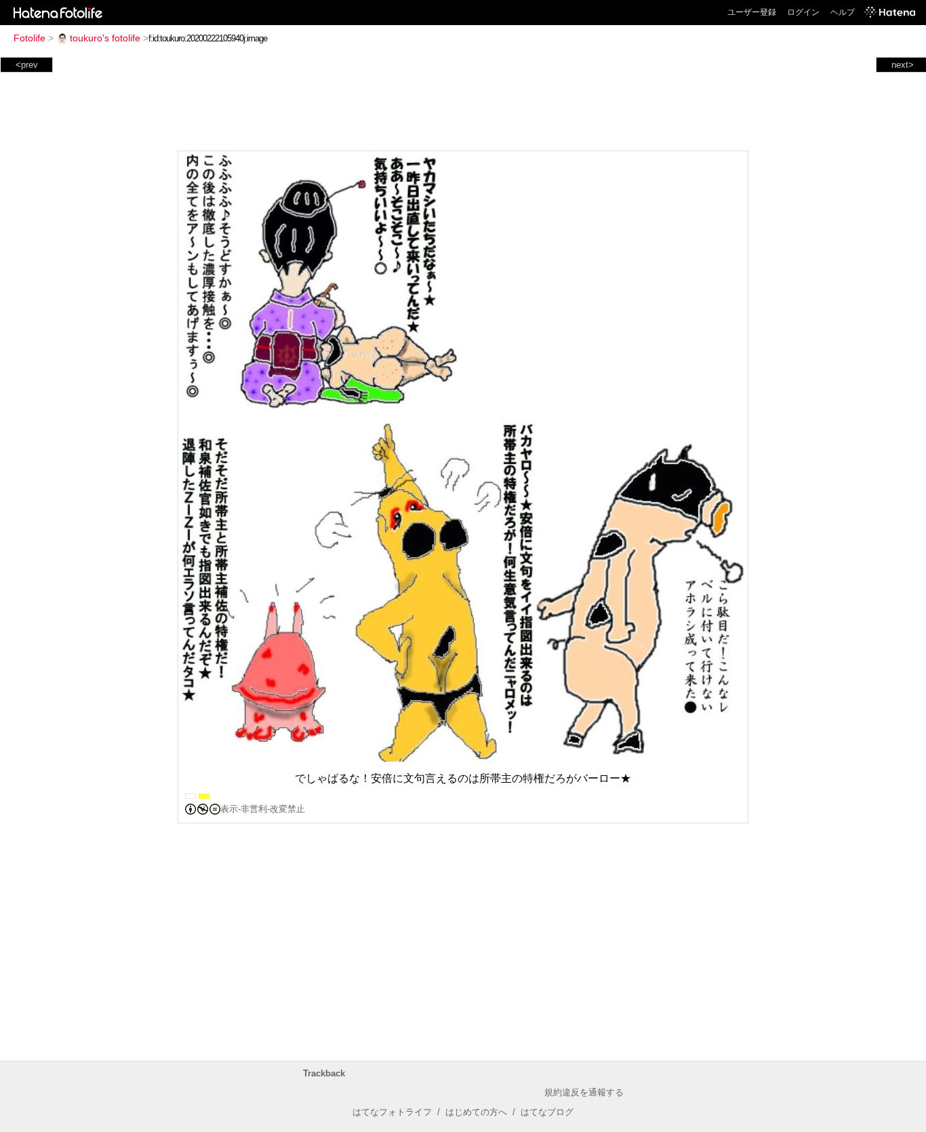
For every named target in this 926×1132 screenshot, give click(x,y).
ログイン (803, 12)
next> (902, 65)
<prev (27, 65)
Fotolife (29, 38)
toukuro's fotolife (105, 38)
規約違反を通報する (584, 1092)
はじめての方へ (476, 1112)
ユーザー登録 (751, 12)
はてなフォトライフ (392, 1112)
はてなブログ (547, 1112)
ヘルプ (842, 12)
